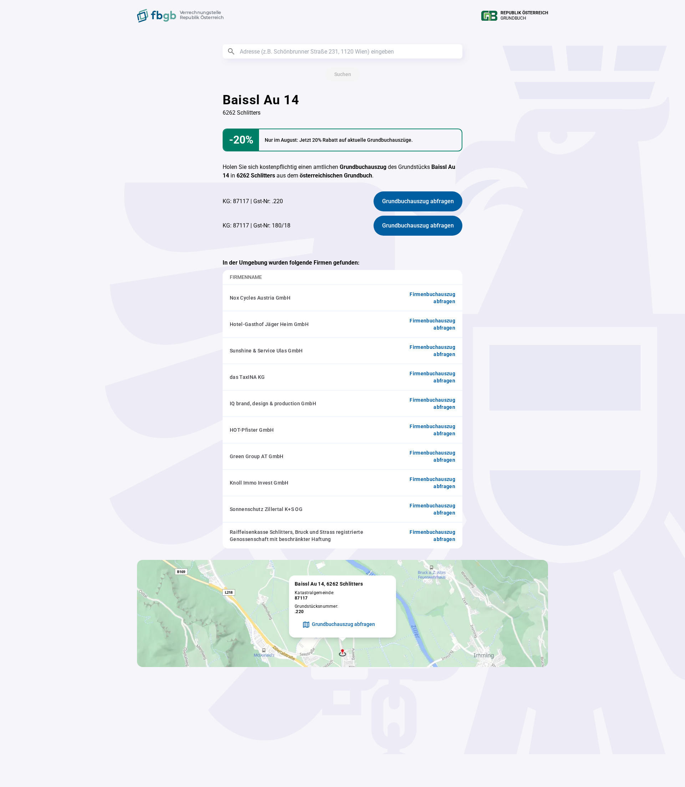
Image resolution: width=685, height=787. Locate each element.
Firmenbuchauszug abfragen (432, 297)
